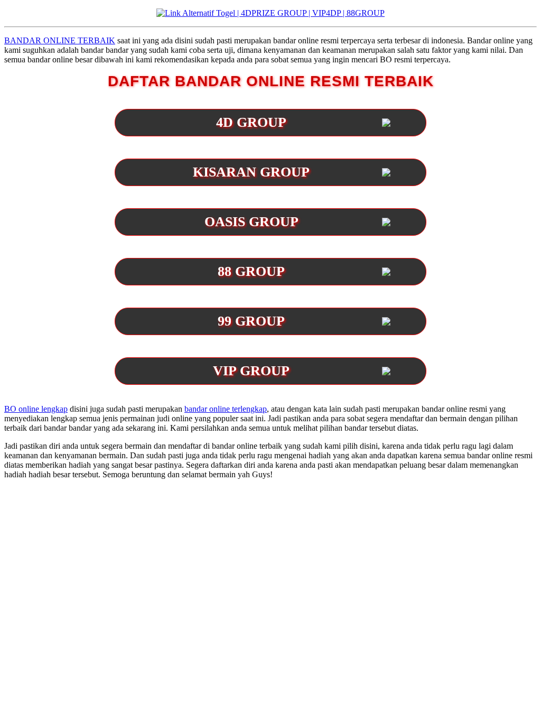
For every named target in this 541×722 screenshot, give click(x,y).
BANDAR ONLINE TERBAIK (59, 40)
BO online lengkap (36, 408)
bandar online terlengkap (225, 408)
